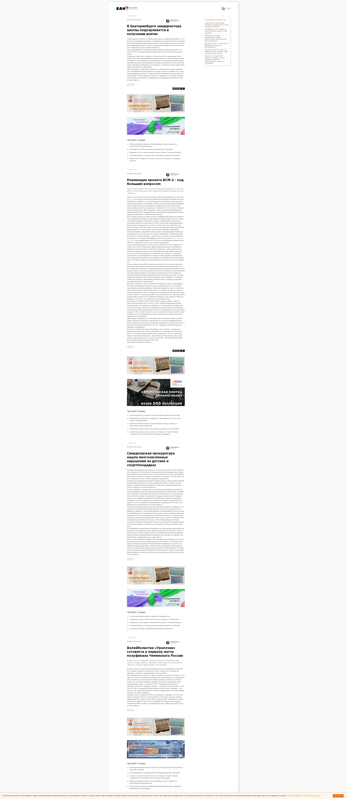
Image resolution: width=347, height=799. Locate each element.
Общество (131, 84)
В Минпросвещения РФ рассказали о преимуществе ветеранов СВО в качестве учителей (156, 768)
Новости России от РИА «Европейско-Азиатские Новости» (123, 8)
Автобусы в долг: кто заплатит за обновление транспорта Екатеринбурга (217, 45)
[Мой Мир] (181, 89)
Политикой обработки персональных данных (303, 795)
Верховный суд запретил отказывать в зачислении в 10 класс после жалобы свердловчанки (155, 419)
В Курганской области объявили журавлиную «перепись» (151, 149)
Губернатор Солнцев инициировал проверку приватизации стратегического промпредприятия (216, 38)
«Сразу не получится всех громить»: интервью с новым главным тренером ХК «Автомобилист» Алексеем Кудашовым (154, 433)
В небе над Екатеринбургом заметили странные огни (150, 616)
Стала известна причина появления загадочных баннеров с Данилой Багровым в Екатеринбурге (155, 787)
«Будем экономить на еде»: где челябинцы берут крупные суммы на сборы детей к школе (216, 51)
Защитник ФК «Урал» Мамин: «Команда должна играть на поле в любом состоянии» (216, 24)
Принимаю (338, 795)
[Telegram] (179, 89)
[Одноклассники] (176, 89)
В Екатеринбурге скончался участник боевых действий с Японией (155, 155)
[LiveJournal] (184, 89)
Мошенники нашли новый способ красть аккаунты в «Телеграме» (154, 429)
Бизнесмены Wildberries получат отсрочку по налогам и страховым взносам (155, 159)
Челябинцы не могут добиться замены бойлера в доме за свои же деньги (216, 31)
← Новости (131, 16)
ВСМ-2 (130, 199)
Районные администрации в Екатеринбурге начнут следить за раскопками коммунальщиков (153, 145)
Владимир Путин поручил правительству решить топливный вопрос (155, 152)
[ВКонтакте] (174, 89)
